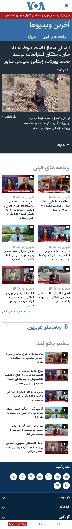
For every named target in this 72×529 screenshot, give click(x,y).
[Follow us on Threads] (22, 476)
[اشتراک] (57, 485)
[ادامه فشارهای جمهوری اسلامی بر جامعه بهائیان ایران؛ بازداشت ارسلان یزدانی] (18, 275)
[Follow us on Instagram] (31, 476)
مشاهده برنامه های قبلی (16, 312)
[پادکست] (66, 485)
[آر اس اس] (13, 476)
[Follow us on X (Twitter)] (48, 476)
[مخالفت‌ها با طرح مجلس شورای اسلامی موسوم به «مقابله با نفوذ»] (54, 184)
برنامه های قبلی (54, 37)
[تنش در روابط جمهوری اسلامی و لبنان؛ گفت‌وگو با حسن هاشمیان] (54, 233)
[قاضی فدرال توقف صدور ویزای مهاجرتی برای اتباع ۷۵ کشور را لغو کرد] (18, 233)
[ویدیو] (40, 524)
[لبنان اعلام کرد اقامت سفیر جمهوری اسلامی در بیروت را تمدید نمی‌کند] (54, 275)
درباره (31, 37)
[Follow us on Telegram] (57, 476)
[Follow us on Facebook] (66, 476)
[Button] (63, 146)
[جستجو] (58, 524)
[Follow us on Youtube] (39, 476)
